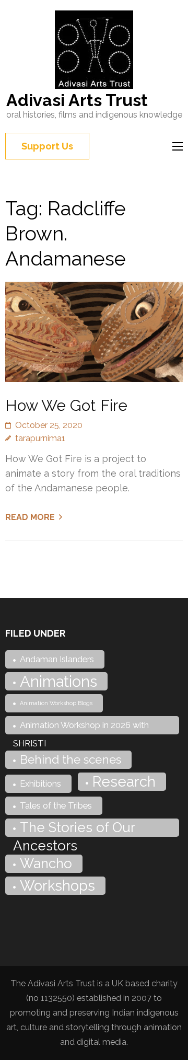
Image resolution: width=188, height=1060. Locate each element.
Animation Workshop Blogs (56, 703)
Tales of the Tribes (56, 805)
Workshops (57, 885)
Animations (58, 681)
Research (124, 781)
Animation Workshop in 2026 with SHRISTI (81, 727)
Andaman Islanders (57, 659)
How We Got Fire (66, 405)
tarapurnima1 (40, 438)
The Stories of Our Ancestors (74, 828)
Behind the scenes (70, 759)
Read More (30, 517)
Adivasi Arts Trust (77, 100)
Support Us (47, 146)
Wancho (46, 863)
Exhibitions (40, 783)
